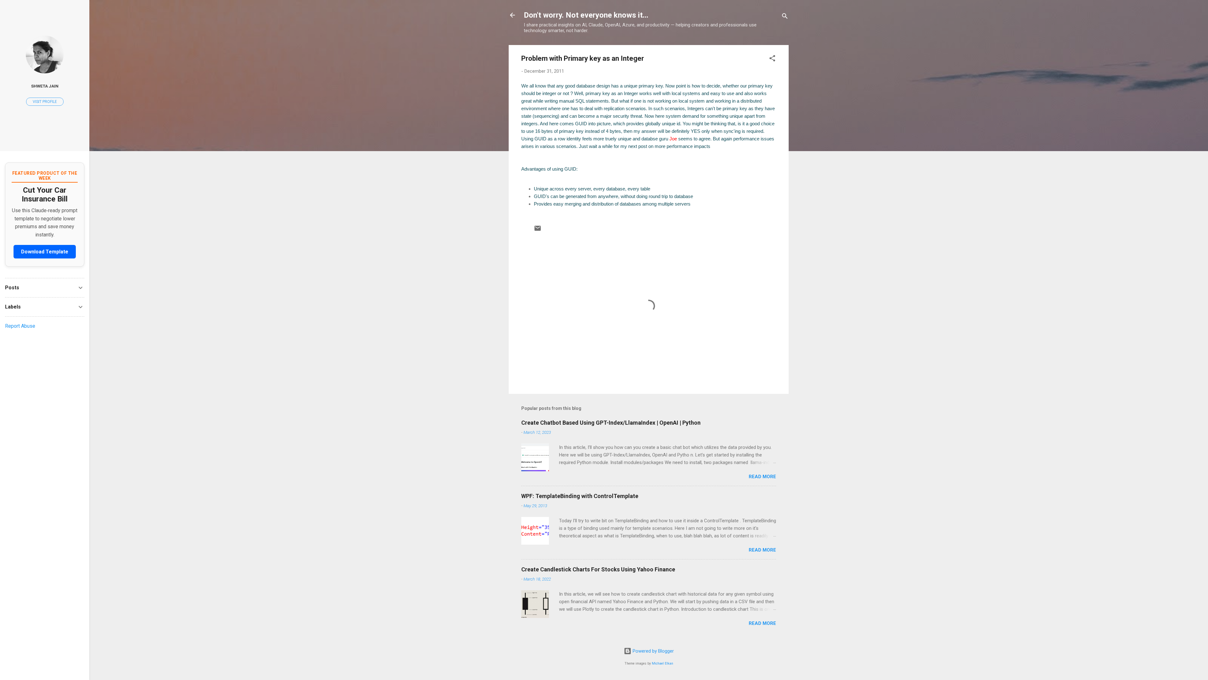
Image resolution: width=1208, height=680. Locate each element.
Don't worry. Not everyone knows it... (586, 15)
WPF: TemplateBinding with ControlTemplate (579, 496)
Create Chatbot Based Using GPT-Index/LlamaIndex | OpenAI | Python (611, 422)
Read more (762, 476)
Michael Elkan (662, 663)
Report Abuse (20, 326)
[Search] (785, 17)
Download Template (44, 252)
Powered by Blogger (652, 651)
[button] (772, 59)
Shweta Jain (45, 85)
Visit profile (45, 101)
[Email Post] (537, 230)
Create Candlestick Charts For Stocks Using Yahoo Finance (598, 569)
